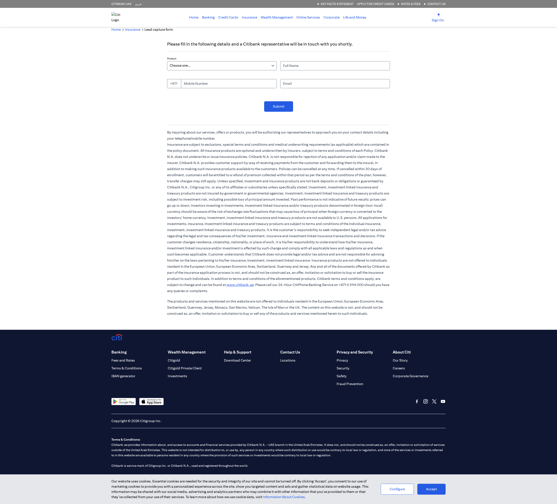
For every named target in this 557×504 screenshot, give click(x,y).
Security (343, 368)
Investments (177, 376)
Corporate (332, 17)
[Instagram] (425, 401)
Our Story (400, 360)
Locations (287, 360)
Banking (208, 17)
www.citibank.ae (240, 285)
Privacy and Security (355, 352)
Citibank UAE (121, 4)
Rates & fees (411, 4)
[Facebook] (416, 401)
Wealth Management (277, 17)
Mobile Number (196, 83)
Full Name (291, 66)
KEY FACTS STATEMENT (337, 4)
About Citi (402, 352)
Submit (278, 106)
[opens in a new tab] (123, 401)
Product (171, 58)
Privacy (342, 360)
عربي (138, 4)
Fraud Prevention (350, 384)
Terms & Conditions (126, 368)
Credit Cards (228, 17)
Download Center (237, 360)
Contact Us (436, 4)
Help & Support (237, 352)
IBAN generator (123, 376)
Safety (342, 376)
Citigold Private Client (185, 368)
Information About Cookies (284, 497)
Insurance (249, 17)
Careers (399, 368)
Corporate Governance (410, 376)
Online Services (308, 17)
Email (287, 83)
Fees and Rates (123, 360)
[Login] (438, 14)
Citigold (174, 360)
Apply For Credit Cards (375, 4)
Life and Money (354, 17)
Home (193, 17)
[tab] (208, 17)
